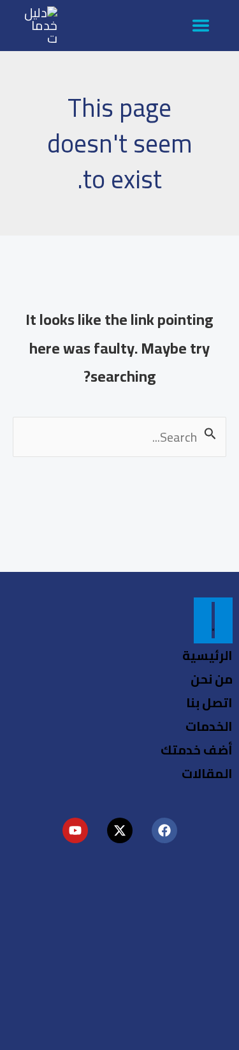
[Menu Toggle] (213, 620)
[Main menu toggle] (201, 25)
